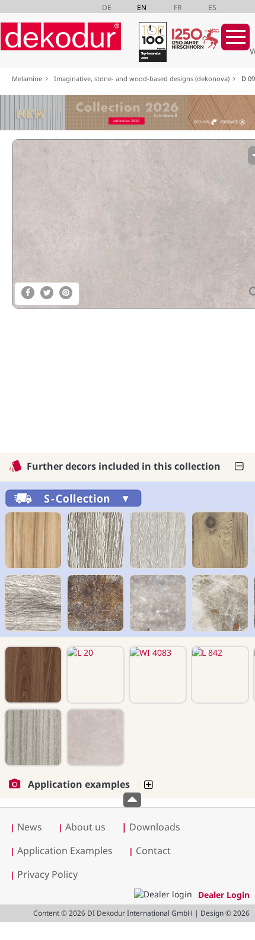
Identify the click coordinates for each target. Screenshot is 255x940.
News (29, 826)
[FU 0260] (32, 675)
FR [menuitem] (177, 7)
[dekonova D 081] (219, 603)
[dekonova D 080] (156, 603)
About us (85, 826)
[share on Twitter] (46, 292)
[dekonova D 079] (94, 603)
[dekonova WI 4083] (156, 675)
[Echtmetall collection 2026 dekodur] (127, 114)
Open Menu (235, 37)
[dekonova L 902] (32, 737)
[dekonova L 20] (94, 675)
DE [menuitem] (106, 7)
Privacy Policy (47, 874)
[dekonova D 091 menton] (94, 737)
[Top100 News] (151, 44)
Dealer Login (224, 894)
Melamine (29, 78)
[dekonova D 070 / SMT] (156, 540)
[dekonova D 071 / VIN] (219, 540)
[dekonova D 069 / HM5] (94, 540)
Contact (153, 850)
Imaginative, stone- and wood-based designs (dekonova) (143, 78)
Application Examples (65, 850)
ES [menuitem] (212, 7)
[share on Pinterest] (65, 292)
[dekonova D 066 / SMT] (32, 540)
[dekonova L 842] (219, 675)
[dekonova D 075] (32, 603)
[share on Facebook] (27, 292)
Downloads (151, 826)
